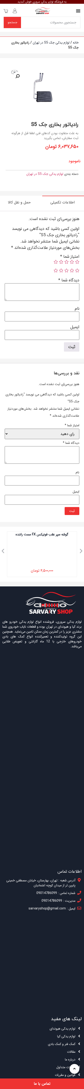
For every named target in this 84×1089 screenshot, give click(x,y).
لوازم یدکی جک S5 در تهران (51, 42)
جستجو (12, 22)
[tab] (63, 202)
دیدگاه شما (68, 280)
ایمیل (74, 327)
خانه (76, 42)
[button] (3, 551)
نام (77, 308)
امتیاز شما (69, 256)
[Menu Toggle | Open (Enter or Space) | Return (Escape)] (78, 10)
